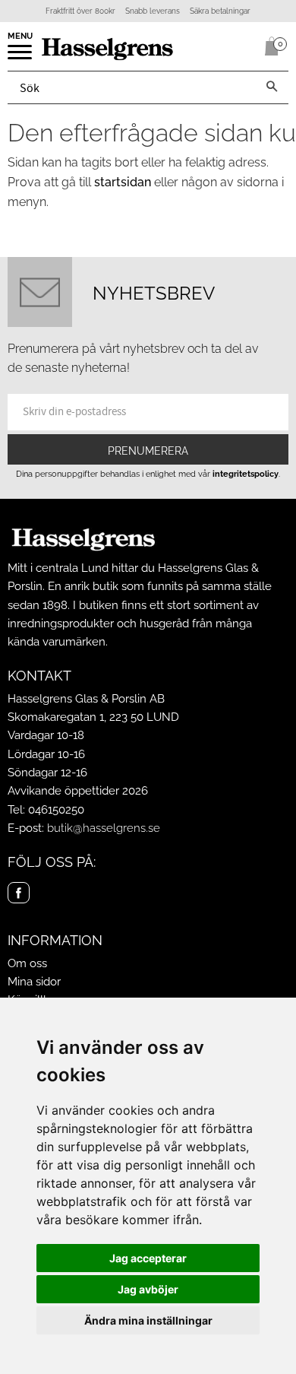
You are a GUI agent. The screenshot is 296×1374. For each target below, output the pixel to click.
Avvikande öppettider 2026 (78, 791)
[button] (21, 57)
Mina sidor (34, 981)
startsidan (122, 182)
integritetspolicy (246, 473)
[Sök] (272, 87)
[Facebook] (19, 893)
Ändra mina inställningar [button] (148, 1320)
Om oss (27, 963)
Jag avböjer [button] (148, 1289)
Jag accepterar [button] (148, 1258)
